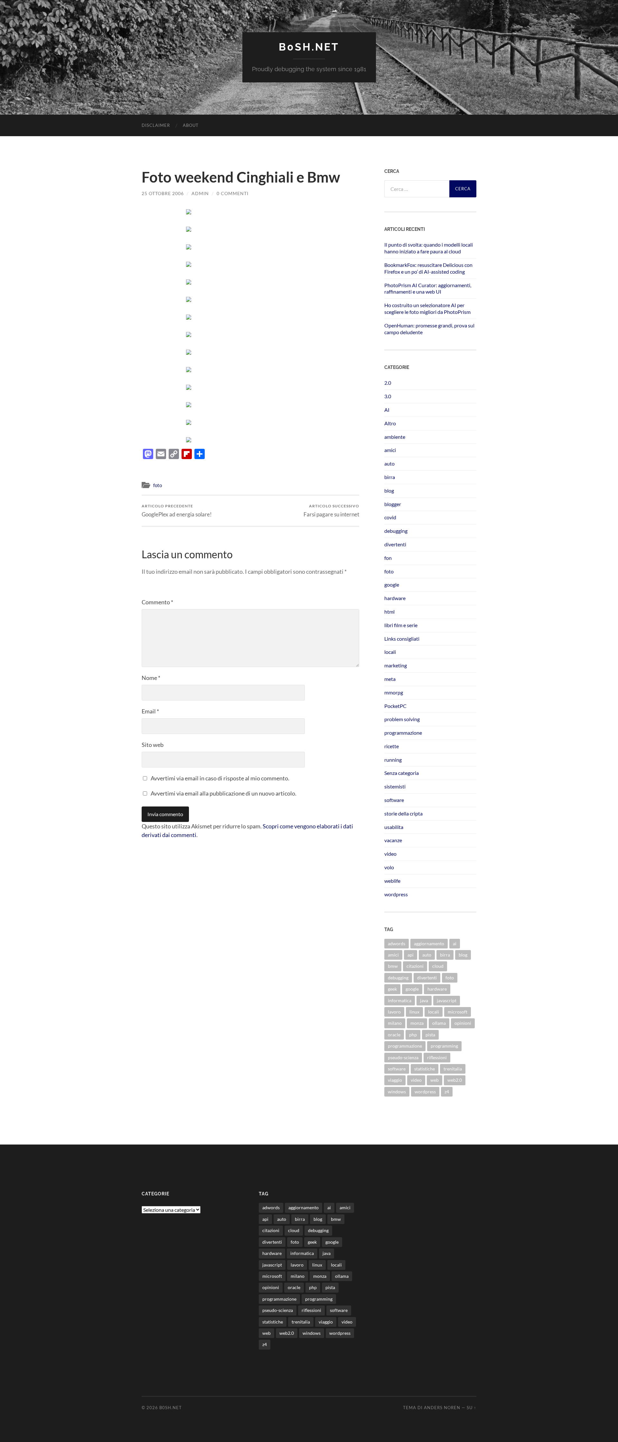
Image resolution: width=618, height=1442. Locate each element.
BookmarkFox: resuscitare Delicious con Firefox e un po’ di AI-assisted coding (428, 268)
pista (430, 1034)
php (413, 1034)
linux (414, 1011)
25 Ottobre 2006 (163, 193)
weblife (392, 881)
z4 (447, 1091)
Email (150, 711)
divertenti (395, 544)
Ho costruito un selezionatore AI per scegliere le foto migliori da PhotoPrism (427, 308)
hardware (395, 598)
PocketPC (395, 706)
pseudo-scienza (403, 1057)
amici (390, 450)
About (191, 125)
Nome (151, 677)
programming (444, 1046)
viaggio (395, 1080)
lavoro (394, 1011)
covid (390, 517)
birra (389, 477)
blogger (392, 504)
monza (417, 1023)
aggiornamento (429, 943)
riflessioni (437, 1057)
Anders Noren (442, 1407)
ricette (391, 746)
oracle (394, 1034)
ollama (439, 1023)
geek (392, 989)
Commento (157, 602)
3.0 (387, 396)
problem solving (402, 719)
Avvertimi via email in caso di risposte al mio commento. (220, 778)
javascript (446, 1000)
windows (397, 1091)
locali (390, 652)
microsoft (457, 1011)
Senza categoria (401, 773)
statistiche (424, 1068)
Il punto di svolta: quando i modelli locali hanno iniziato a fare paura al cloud (428, 247)
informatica (399, 1000)
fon (388, 558)
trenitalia (453, 1068)
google (391, 584)
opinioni (462, 1023)
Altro (390, 423)
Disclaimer (156, 125)
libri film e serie (400, 625)
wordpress (396, 894)
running (393, 760)
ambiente (394, 437)
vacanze (393, 840)
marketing (395, 665)
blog (389, 490)
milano (395, 1023)
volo (389, 867)
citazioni (415, 966)
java (424, 1000)
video (390, 854)
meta (390, 679)
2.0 (387, 383)
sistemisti (395, 786)
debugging (395, 531)
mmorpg (393, 692)
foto (157, 485)
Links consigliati (401, 639)
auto (389, 463)
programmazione (403, 733)
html (389, 611)
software (394, 800)
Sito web (153, 744)
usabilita (393, 827)
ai (454, 943)
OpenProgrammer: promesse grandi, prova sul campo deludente (429, 328)
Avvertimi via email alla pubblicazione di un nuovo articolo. (223, 793)
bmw (393, 966)
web (434, 1080)
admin (200, 193)
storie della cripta (403, 813)
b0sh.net (309, 47)
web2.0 (454, 1080)
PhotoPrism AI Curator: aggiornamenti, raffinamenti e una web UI (427, 288)
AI (386, 410)
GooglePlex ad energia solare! (177, 510)
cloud (438, 966)
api (410, 954)
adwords (396, 943)
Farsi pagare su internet (331, 510)
